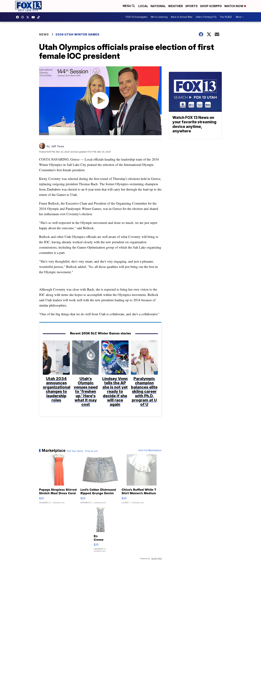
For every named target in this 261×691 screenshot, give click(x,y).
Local (143, 6)
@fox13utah (39, 17)
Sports (191, 6)
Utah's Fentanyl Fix (206, 17)
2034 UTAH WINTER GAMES (77, 34)
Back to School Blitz (181, 17)
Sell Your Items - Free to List (82, 451)
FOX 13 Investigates (137, 17)
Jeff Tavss (57, 146)
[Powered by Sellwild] (156, 558)
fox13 (28, 17)
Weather (175, 6)
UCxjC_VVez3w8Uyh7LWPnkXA (34, 17)
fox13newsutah (18, 17)
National (158, 6)
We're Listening (159, 17)
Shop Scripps (211, 6)
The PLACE (226, 17)
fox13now (23, 17)
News (44, 34)
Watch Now (234, 6)
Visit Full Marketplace (150, 450)
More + (239, 17)
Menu (127, 5)
